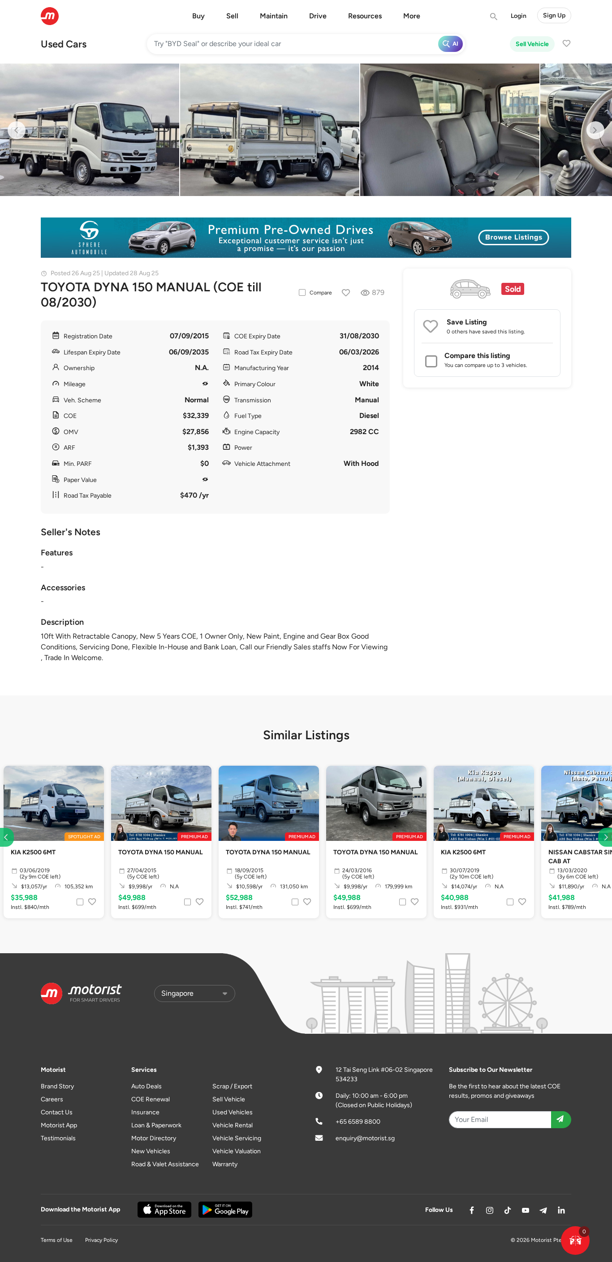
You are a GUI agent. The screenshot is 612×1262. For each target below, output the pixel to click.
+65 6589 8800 (358, 1122)
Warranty (224, 1164)
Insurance (145, 1112)
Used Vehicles (232, 1112)
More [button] (411, 16)
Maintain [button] (274, 16)
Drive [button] (318, 16)
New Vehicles (150, 1151)
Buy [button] (198, 16)
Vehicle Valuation (236, 1151)
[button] (575, 1240)
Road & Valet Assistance (165, 1164)
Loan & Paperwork (156, 1125)
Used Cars (63, 44)
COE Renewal (150, 1099)
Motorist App (59, 1125)
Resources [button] (365, 16)
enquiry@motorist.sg (365, 1138)
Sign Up (554, 15)
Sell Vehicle (532, 44)
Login (518, 16)
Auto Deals (146, 1086)
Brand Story (57, 1086)
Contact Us (57, 1112)
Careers (52, 1099)
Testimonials (58, 1138)
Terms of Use (57, 1240)
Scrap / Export (232, 1086)
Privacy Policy (101, 1240)
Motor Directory (153, 1138)
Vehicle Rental (232, 1125)
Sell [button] (232, 16)
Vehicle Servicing (236, 1138)
